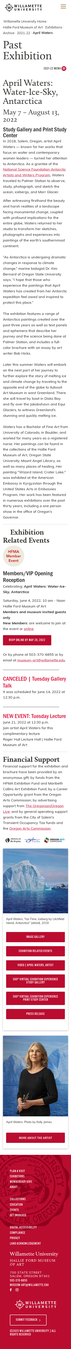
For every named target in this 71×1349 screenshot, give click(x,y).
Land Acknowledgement (25, 1243)
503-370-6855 (18, 1280)
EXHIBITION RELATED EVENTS (35, 951)
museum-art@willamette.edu (41, 660)
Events (14, 1210)
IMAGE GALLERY (35, 937)
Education (16, 1204)
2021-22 (23, 33)
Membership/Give (21, 1181)
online (29, 629)
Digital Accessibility (23, 1227)
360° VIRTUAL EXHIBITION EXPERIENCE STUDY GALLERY (35, 981)
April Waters (43, 33)
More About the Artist (35, 1138)
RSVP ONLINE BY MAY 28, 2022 (27, 640)
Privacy (15, 1238)
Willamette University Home (24, 21)
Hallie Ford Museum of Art (23, 27)
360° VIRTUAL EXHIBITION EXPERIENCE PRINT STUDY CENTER (35, 998)
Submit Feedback (26, 1320)
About (14, 1187)
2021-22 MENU (53, 68)
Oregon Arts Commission (30, 829)
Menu (63, 10)
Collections (18, 1199)
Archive (8, 33)
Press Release (35, 1014)
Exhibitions (53, 27)
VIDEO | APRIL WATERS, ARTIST (36, 965)
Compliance (17, 1233)
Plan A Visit (17, 1171)
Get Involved (18, 1215)
